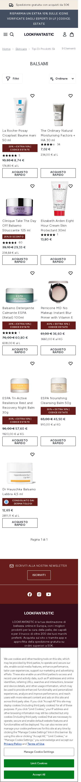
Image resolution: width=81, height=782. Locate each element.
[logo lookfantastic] (39, 34)
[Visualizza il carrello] (72, 34)
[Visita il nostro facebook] (29, 594)
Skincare (21, 49)
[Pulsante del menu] (4, 34)
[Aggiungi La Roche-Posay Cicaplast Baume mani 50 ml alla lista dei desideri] (32, 95)
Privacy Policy (13, 743)
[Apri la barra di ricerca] (12, 34)
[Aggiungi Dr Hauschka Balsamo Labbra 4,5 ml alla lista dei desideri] (32, 454)
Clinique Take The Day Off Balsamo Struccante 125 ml (19, 225)
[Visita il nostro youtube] (48, 594)
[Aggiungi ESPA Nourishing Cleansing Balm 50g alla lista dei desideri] (70, 363)
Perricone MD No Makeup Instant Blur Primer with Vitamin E (57, 312)
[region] (39, 715)
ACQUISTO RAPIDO (20, 173)
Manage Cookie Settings (39, 751)
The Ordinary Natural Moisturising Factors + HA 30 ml (58, 135)
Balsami (39, 64)
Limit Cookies (39, 763)
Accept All (39, 774)
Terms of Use (35, 743)
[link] (65, 34)
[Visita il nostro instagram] (39, 594)
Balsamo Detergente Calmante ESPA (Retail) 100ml (18, 312)
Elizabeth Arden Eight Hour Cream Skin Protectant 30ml (57, 225)
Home (6, 49)
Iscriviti (39, 575)
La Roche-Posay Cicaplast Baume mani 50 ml (19, 135)
